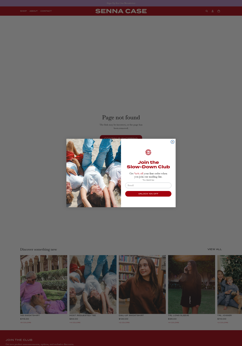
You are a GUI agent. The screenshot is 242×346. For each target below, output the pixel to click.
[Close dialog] (172, 142)
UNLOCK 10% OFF (148, 194)
